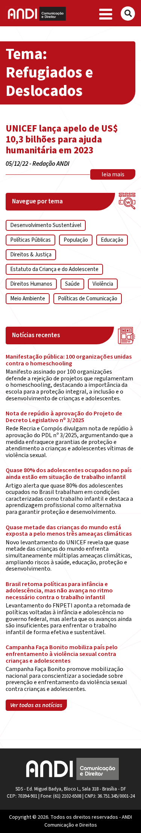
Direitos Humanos (31, 284)
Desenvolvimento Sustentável (45, 225)
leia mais (113, 174)
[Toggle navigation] (106, 14)
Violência (102, 284)
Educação (112, 240)
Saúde (72, 284)
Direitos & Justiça (31, 255)
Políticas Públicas (30, 240)
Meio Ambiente (27, 299)
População (76, 240)
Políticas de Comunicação (87, 299)
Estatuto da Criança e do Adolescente (54, 269)
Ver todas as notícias (36, 705)
